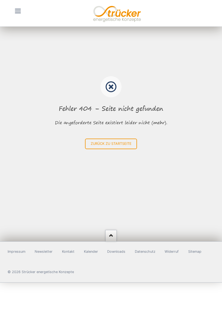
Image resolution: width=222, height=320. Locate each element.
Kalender (91, 251)
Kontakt (68, 251)
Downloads (116, 251)
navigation (18, 11)
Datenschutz (145, 251)
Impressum (16, 251)
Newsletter (44, 251)
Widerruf (172, 251)
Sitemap (194, 251)
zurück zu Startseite (111, 144)
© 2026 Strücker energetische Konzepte (41, 272)
